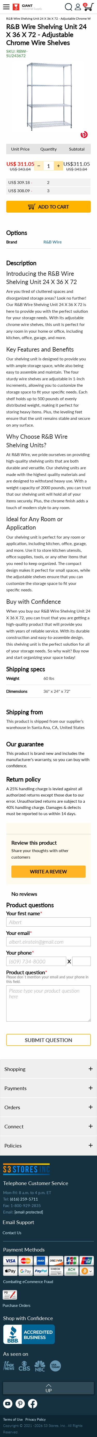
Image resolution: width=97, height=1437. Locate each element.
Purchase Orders (17, 1305)
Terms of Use (13, 1419)
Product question (25, 972)
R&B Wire (52, 241)
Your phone (19, 952)
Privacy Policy (35, 1419)
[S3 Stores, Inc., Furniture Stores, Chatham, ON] (29, 1334)
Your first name (23, 913)
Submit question (48, 1040)
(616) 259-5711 (24, 1199)
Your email (18, 933)
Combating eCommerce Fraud (28, 1281)
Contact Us (12, 1232)
